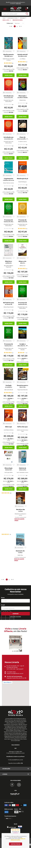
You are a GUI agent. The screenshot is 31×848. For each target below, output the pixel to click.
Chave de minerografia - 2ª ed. (22, 139)
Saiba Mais (18, 3)
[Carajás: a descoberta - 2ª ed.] (22, 333)
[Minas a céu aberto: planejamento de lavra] (22, 250)
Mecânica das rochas (20, 510)
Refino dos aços (22, 427)
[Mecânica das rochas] (20, 498)
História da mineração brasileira (22, 469)
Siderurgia (8, 427)
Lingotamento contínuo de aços (8, 179)
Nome (3, 597)
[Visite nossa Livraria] (15, 715)
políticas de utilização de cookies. (18, 839)
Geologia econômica (8, 386)
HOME (4, 18)
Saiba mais (8, 75)
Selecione (17, 23)
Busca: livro (6, 20)
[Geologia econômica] (8, 374)
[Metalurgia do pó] (22, 167)
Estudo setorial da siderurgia (23, 55)
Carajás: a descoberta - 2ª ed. (22, 345)
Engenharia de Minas (12, 18)
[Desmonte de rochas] (20, 539)
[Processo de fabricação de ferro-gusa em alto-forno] (22, 208)
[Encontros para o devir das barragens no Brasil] (22, 374)
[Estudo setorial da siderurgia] (22, 43)
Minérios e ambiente (8, 262)
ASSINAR (15, 613)
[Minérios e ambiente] (8, 250)
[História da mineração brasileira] (22, 457)
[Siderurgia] (8, 415)
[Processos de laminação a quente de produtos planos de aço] (8, 333)
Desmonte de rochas (20, 551)
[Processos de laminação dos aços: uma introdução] (8, 208)
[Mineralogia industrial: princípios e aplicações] (8, 457)
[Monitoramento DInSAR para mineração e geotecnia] (8, 43)
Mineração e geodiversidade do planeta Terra (22, 97)
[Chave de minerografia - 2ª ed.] (22, 126)
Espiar (7, 51)
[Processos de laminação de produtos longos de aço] (22, 291)
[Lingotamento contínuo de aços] (8, 167)
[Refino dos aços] (22, 415)
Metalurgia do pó (22, 178)
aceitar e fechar (15, 844)
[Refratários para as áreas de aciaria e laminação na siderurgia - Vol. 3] (8, 291)
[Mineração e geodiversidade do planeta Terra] (22, 84)
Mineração (22, 18)
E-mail (3, 605)
